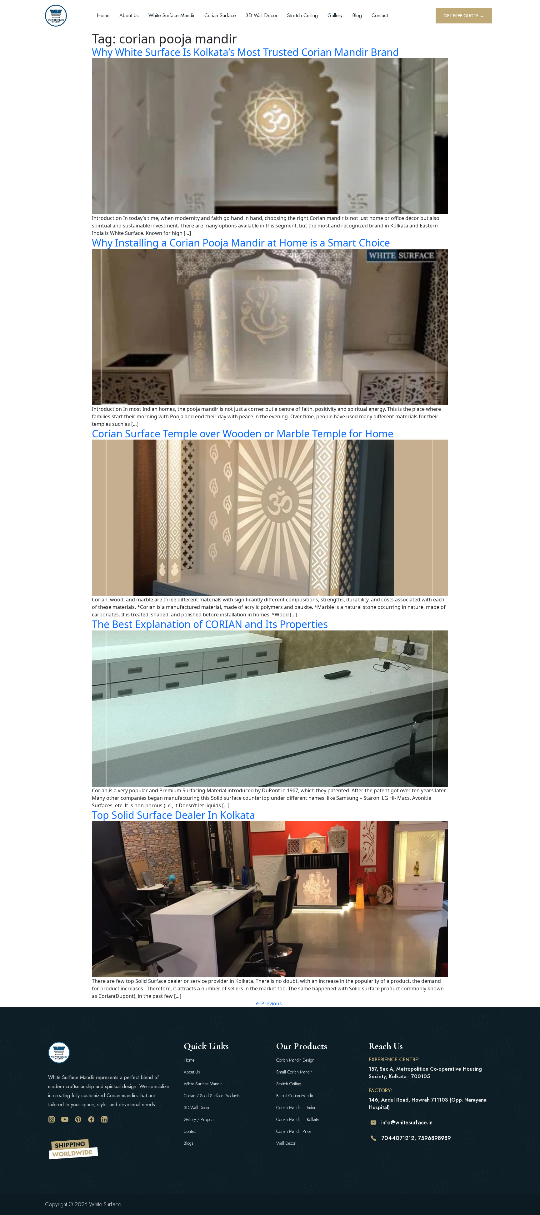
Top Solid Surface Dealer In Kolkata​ (173, 815)
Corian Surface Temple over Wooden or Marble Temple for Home (242, 433)
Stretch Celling (302, 15)
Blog (357, 15)
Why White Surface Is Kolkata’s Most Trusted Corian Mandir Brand (245, 52)
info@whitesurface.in (406, 1122)
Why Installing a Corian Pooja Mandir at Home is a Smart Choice (241, 242)
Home (103, 15)
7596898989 (434, 1138)
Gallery (335, 15)
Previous (268, 1003)
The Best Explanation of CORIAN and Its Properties (210, 624)
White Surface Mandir (171, 15)
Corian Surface (220, 15)
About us (129, 15)
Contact (380, 15)
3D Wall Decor (262, 15)
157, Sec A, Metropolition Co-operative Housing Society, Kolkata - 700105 (425, 1072)
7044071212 (397, 1138)
